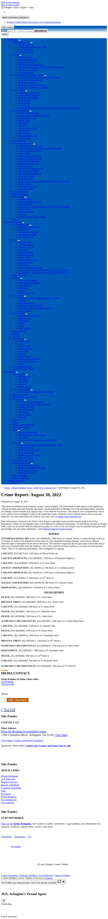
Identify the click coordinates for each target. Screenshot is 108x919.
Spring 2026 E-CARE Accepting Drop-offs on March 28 (43, 272)
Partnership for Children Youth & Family (36, 392)
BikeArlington (24, 318)
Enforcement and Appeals (29, 283)
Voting (15, 219)
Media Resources (25, 255)
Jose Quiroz (23, 123)
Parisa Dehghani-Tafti (27, 136)
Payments (16, 442)
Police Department (26, 179)
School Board (24, 120)
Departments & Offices (22, 143)
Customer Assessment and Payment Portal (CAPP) (40, 445)
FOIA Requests (9, 796)
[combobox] (15, 17)
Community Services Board (30, 80)
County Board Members (29, 95)
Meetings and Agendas (28, 97)
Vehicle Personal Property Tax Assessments (37, 440)
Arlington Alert (25, 199)
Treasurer (22, 125)
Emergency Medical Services (31, 168)
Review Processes (26, 293)
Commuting (23, 321)
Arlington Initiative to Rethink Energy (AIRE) (38, 298)
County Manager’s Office (29, 156)
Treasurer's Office (26, 189)
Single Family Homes (27, 470)
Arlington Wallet (25, 49)
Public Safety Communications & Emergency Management (44, 181)
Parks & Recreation (26, 176)
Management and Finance (29, 174)
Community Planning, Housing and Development (40, 148)
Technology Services (27, 186)
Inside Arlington (25, 262)
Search (4, 31)
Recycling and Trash (21, 463)
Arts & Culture (24, 341)
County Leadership (20, 110)
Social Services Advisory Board (32, 85)
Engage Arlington (20, 191)
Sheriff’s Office (25, 184)
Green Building (25, 285)
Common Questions (11, 787)
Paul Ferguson (24, 138)
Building (16, 277)
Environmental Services (28, 163)
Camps (21, 343)
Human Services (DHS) (28, 171)
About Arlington (14, 222)
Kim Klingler (24, 130)
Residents (11, 371)
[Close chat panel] (3, 901)
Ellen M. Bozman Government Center (23, 731)
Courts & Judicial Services (29, 158)
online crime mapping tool (69, 516)
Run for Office (24, 414)
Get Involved (24, 103)
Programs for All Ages (28, 361)
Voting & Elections (20, 478)
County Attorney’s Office (29, 151)
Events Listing (24, 257)
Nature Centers (24, 356)
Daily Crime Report (17, 700)
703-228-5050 (7, 684)
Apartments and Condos (29, 465)
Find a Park (23, 351)
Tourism (16, 336)
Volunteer (22, 214)
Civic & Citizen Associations (31, 402)
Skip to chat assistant (10, 2)
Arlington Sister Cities (22, 366)
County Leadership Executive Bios (33, 115)
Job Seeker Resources (27, 59)
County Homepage (9, 875)
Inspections (23, 288)
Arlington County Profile (29, 227)
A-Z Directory (8, 779)
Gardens (21, 300)
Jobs (3, 790)
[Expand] (19, 40)
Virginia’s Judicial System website (57, 529)
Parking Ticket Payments (29, 455)
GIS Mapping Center (27, 234)
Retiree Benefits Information (30, 65)
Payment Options (25, 447)
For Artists (22, 379)
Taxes (15, 430)
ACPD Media (7, 682)
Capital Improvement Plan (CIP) (32, 47)
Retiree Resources (26, 62)
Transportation (18, 313)
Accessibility (7, 802)
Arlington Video (25, 245)
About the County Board (29, 92)
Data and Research (20, 224)
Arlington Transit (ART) (29, 316)
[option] (57, 12)
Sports (21, 364)
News (15, 239)
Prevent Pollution (25, 303)
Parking (21, 323)
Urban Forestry (25, 310)
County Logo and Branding (30, 267)
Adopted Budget (25, 44)
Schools (15, 333)
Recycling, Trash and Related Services (35, 308)
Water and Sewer (25, 457)
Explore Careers (25, 57)
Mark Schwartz (25, 133)
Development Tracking (28, 232)
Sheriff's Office (25, 209)
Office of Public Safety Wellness (32, 217)
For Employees (9, 799)
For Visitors (23, 381)
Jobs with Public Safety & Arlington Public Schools (41, 67)
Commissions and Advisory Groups (28, 75)
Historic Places (24, 386)
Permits (21, 290)
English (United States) (34, 12)
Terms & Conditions (29, 875)
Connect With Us (25, 247)
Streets (21, 326)
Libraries (22, 354)
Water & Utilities (19, 475)
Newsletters (23, 250)
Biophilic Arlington (26, 82)
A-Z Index (11, 483)
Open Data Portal (25, 237)
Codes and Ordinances (28, 280)
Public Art (22, 384)
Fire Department (25, 166)
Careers (15, 54)
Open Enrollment (25, 72)
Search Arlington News (28, 260)
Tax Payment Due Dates (29, 450)
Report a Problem (10, 785)
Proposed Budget (25, 52)
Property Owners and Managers (32, 468)
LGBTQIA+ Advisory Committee (33, 87)
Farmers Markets (25, 348)
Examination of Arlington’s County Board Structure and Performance (48, 108)
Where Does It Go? (26, 473)
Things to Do (18, 338)
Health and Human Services (24, 397)
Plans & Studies (19, 275)
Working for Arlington (28, 70)
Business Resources (15, 480)
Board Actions (24, 100)
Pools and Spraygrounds (29, 359)
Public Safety (18, 196)
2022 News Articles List (45, 488)
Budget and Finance (21, 42)
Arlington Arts (24, 376)
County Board (18, 90)
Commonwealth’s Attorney (30, 201)
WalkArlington (24, 328)
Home (7, 488)
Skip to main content (10, 5)
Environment (18, 295)
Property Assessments (27, 432)
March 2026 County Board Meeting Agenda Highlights (42, 270)
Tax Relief (22, 437)
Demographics (24, 229)
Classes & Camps (20, 394)
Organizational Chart (27, 118)
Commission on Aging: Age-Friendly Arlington (39, 77)
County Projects (19, 141)
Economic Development (29, 161)
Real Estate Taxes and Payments (32, 435)
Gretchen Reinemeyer (27, 128)
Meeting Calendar (20, 194)
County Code (24, 105)
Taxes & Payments (26, 452)
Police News (23, 265)
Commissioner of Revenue (30, 146)
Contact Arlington (62, 875)
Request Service (9, 782)
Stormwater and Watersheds (30, 305)
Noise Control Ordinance (23, 425)
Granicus (49, 878)
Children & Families (21, 389)
